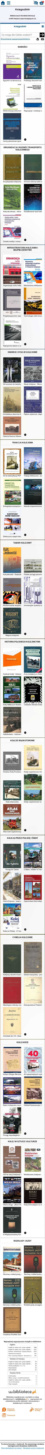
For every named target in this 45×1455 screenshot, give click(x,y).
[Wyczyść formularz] (37, 39)
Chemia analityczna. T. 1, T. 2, (17, 1365)
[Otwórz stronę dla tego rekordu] (12, 66)
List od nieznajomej (14, 1382)
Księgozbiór (20, 26)
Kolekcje (27, 39)
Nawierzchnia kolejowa (15, 1353)
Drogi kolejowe (13, 1367)
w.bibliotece (21, 1399)
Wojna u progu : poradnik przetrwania (19, 1378)
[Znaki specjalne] (42, 39)
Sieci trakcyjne (12, 1369)
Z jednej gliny (12, 1376)
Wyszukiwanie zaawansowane (12, 39)
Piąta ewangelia (13, 1384)
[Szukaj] (42, 35)
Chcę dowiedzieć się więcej (11, 1448)
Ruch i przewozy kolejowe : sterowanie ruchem (21, 1355)
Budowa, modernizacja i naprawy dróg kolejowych (22, 1351)
